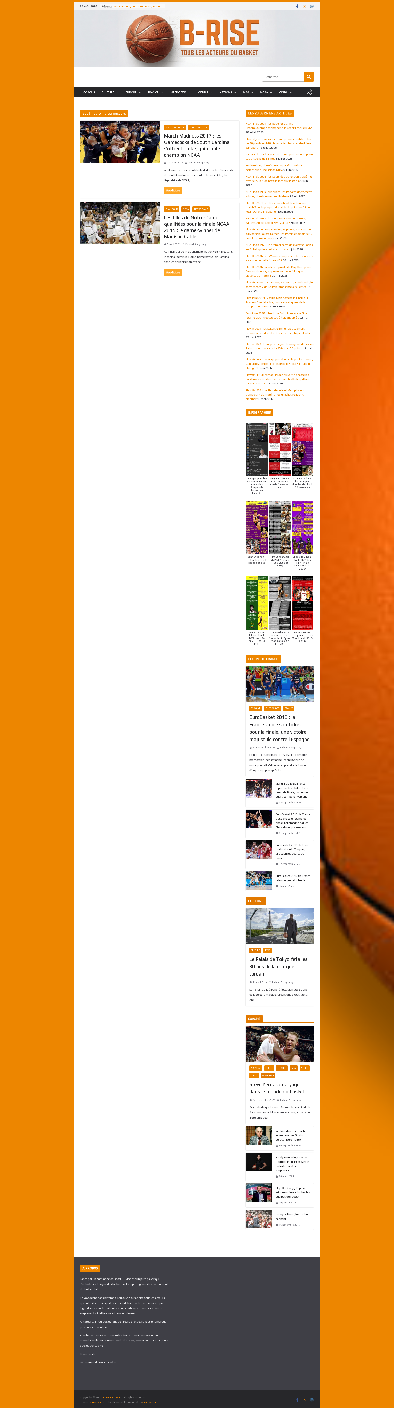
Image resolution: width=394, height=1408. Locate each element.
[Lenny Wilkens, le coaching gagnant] (259, 1220)
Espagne (255, 708)
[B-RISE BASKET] (197, 13)
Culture (255, 950)
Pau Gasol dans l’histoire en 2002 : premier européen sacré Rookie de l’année (136, 8)
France (289, 708)
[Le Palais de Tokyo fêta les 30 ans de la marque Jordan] (280, 926)
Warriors (268, 1075)
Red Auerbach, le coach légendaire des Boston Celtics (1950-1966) (290, 1135)
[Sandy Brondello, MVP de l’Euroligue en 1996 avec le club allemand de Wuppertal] (259, 1167)
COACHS (89, 92)
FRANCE (153, 92)
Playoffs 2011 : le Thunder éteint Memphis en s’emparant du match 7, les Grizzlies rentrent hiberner (275, 394)
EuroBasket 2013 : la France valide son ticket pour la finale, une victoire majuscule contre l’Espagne (279, 728)
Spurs (304, 1068)
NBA (246, 92)
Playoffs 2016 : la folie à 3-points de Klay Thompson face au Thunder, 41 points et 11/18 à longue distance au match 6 (278, 271)
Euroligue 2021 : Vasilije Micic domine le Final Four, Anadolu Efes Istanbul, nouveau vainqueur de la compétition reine (277, 302)
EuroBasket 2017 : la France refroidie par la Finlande (293, 878)
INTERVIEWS (178, 92)
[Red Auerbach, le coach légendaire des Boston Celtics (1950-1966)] (259, 1138)
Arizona (256, 1068)
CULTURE (108, 92)
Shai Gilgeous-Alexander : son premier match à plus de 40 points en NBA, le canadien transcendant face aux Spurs (278, 143)
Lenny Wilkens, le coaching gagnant (292, 1216)
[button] (116, 92)
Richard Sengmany (198, 162)
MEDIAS (203, 92)
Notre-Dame (201, 209)
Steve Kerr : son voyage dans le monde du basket (277, 1087)
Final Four (172, 209)
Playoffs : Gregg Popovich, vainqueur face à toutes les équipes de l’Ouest (293, 1192)
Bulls (269, 1068)
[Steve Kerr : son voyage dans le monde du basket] (280, 1044)
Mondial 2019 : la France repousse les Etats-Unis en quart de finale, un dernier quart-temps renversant (293, 790)
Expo (267, 950)
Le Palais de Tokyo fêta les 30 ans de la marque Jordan (278, 966)
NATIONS (225, 92)
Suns (254, 1075)
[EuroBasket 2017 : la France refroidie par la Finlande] (259, 881)
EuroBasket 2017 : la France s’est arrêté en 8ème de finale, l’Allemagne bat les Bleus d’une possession (293, 821)
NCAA (264, 92)
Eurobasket (272, 708)
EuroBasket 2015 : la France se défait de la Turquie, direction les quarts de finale (293, 851)
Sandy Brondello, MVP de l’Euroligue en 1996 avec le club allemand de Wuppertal (292, 1164)
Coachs (282, 1068)
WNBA (283, 92)
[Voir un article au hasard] (309, 92)
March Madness (175, 127)
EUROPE (131, 92)
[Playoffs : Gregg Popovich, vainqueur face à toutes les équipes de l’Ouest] (259, 1195)
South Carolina (198, 127)
